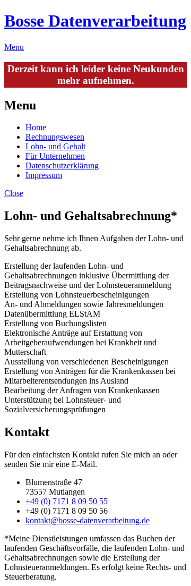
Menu (14, 47)
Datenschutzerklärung (62, 165)
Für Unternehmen (55, 155)
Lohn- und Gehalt (55, 146)
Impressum (43, 175)
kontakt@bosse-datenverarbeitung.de (87, 520)
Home (35, 127)
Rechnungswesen (54, 136)
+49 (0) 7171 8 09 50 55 (66, 501)
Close (13, 193)
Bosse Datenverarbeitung (95, 20)
